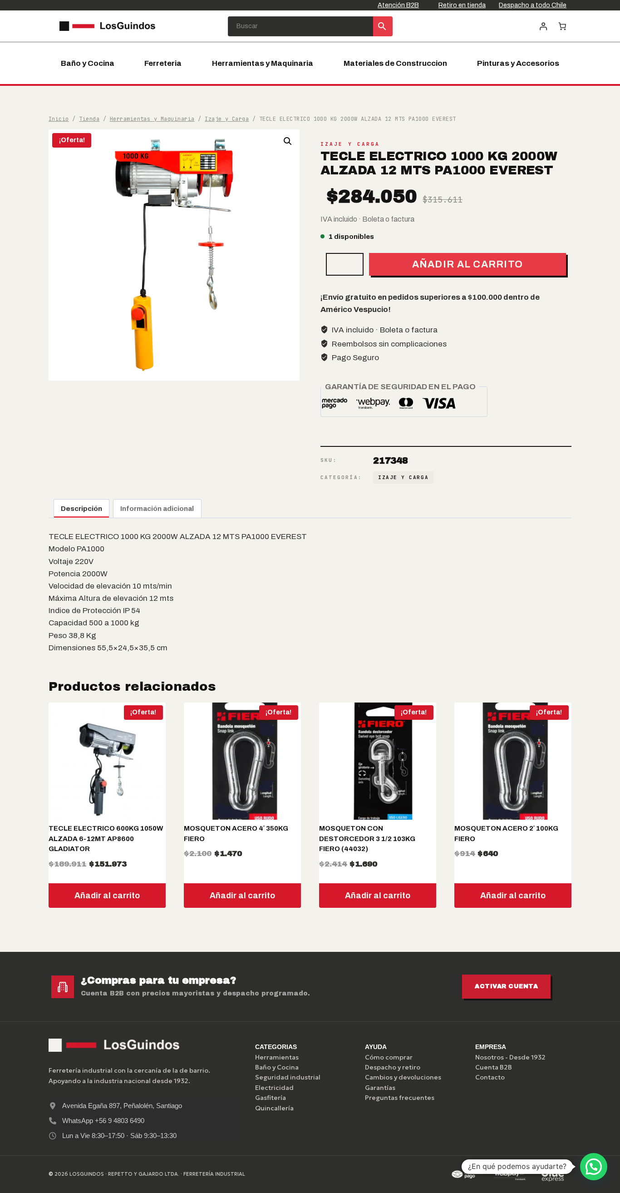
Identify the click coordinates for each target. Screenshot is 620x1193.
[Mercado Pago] (467, 1174)
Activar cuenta (506, 986)
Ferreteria (163, 63)
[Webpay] (510, 1174)
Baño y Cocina (87, 63)
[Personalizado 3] (552, 1174)
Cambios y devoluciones (403, 1077)
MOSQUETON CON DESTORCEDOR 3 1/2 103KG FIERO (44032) (367, 838)
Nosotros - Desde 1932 (510, 1057)
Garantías (380, 1088)
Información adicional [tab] (157, 508)
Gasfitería (270, 1098)
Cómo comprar (389, 1057)
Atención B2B (398, 5)
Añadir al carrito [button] (107, 895)
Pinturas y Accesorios (518, 63)
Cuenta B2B (493, 1067)
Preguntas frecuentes (399, 1098)
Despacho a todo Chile (532, 5)
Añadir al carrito (467, 264)
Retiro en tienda (462, 5)
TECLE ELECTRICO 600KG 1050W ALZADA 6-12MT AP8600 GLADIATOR (106, 838)
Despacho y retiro (392, 1067)
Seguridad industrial (287, 1077)
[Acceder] (543, 26)
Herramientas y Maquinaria (262, 63)
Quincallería (274, 1108)
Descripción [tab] (81, 508)
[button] (288, 141)
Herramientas (277, 1057)
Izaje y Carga (350, 144)
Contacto (490, 1077)
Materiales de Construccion (395, 63)
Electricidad (274, 1088)
